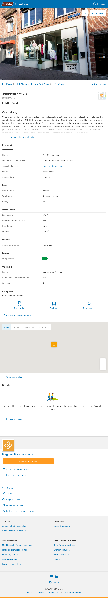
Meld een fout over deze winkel (21, 511)
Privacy (30, 592)
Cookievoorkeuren (72, 592)
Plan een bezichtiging (16, 475)
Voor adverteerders (63, 554)
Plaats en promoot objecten (14, 550)
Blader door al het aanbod (14, 530)
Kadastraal (29, 327)
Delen (9, 493)
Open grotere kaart (15, 377)
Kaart (6, 327)
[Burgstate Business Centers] (8, 445)
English (56, 582)
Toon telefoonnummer (28, 461)
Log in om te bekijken (52, 166)
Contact (57, 559)
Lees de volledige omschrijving (20, 137)
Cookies (41, 592)
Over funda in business (64, 545)
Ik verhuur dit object (15, 505)
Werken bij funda (62, 550)
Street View (44, 327)
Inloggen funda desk (11, 564)
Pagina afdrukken (14, 499)
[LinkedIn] (57, 576)
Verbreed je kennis (10, 559)
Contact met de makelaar (18, 469)
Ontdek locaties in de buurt (18, 315)
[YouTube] (51, 576)
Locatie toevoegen (15, 419)
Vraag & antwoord (62, 526)
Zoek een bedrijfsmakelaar (14, 526)
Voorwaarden (54, 592)
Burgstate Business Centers (18, 454)
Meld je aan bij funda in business (17, 545)
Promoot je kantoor (11, 554)
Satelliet (17, 327)
